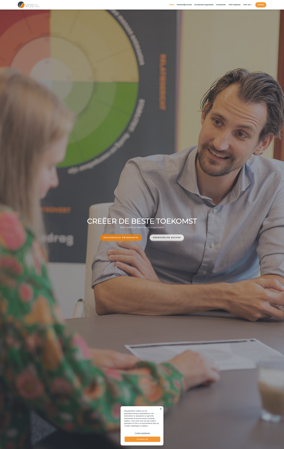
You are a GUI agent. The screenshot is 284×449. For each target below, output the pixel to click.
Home (171, 5)
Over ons (246, 5)
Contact (261, 5)
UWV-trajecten (235, 5)
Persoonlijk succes (184, 5)
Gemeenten (221, 5)
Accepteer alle (142, 439)
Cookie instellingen (142, 433)
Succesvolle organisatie (203, 5)
